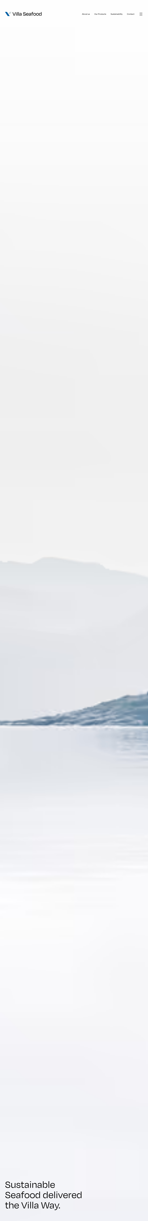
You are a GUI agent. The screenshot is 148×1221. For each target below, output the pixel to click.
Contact (130, 14)
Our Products (100, 14)
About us (86, 14)
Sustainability (116, 14)
